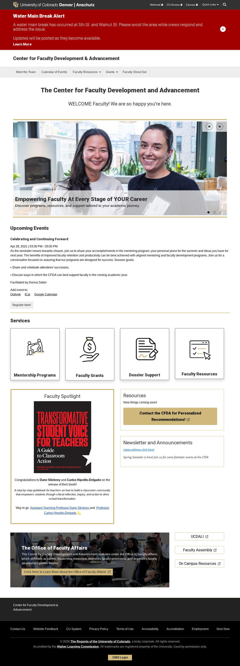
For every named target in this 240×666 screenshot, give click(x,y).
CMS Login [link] (120, 657)
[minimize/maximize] (223, 29)
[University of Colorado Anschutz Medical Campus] (86, 4)
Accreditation (175, 629)
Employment (200, 629)
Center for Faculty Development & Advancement (66, 58)
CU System (73, 629)
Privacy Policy (98, 629)
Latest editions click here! (138, 449)
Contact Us (17, 629)
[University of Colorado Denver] (43, 4)
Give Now (223, 629)
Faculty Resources (85, 72)
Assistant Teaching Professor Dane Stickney (60, 507)
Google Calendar (45, 294)
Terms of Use (125, 629)
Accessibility (150, 629)
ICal (27, 294)
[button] (209, 126)
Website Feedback (45, 629)
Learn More (22, 44)
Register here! (21, 305)
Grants (110, 72)
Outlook (15, 294)
